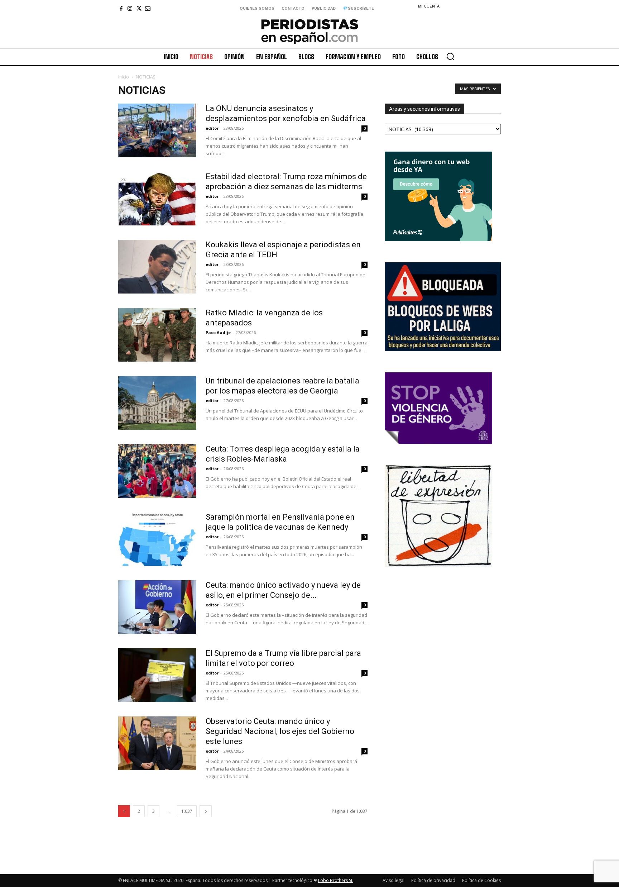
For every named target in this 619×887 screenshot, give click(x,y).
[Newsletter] (147, 8)
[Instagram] (130, 8)
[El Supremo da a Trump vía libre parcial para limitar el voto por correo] (157, 675)
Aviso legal (393, 880)
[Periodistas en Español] (309, 31)
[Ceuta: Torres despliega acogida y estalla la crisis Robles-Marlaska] (157, 471)
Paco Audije (218, 332)
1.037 (186, 811)
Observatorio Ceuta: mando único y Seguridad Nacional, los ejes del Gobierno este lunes (280, 731)
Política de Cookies (481, 880)
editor (212, 128)
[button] (450, 56)
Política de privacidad (433, 880)
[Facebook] (121, 8)
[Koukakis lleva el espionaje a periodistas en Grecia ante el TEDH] (157, 267)
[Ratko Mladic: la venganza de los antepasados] (157, 335)
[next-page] (206, 811)
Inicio (123, 77)
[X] (138, 8)
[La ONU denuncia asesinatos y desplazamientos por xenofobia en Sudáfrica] (157, 130)
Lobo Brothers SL (335, 880)
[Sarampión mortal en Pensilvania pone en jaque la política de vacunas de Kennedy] (157, 539)
